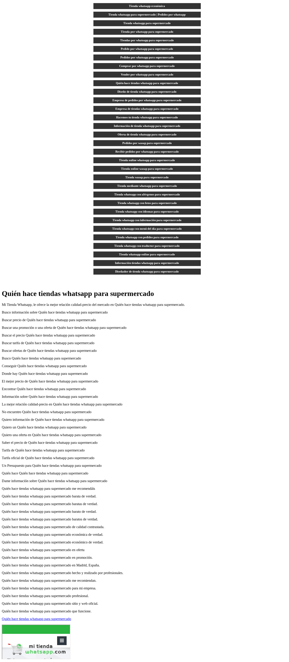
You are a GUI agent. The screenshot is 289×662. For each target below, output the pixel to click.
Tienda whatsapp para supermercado (147, 23)
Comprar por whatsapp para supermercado (147, 66)
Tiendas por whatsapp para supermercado (147, 40)
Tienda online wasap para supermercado (147, 168)
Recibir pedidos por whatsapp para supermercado (147, 151)
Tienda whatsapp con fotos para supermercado (147, 203)
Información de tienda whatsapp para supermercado (147, 126)
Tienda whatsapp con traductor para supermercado (147, 245)
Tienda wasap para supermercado (147, 177)
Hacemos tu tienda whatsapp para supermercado (147, 117)
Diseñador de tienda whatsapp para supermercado (147, 271)
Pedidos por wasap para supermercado (147, 143)
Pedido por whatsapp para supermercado (147, 48)
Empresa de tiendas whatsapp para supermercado (147, 108)
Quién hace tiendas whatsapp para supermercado (147, 83)
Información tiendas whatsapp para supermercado (147, 263)
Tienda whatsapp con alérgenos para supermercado (147, 194)
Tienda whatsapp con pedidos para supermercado (147, 237)
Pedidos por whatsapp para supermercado (147, 57)
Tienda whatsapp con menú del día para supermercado (147, 228)
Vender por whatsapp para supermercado (147, 74)
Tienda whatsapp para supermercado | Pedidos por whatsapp (147, 14)
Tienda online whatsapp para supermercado (147, 160)
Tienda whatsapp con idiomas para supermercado (147, 211)
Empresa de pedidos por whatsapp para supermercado (147, 100)
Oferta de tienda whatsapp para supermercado (147, 134)
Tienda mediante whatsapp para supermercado (147, 186)
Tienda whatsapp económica (147, 6)
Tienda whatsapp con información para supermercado (147, 220)
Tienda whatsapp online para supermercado (147, 254)
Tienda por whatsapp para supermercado (147, 31)
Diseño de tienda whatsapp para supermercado (147, 91)
